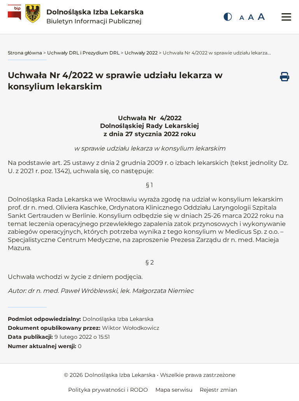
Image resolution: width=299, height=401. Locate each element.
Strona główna (25, 53)
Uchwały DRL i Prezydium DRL (83, 53)
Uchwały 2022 (141, 53)
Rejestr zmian (218, 389)
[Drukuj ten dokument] (284, 76)
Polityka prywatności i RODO (108, 389)
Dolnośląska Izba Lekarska (95, 16)
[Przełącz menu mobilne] (286, 17)
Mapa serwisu (173, 389)
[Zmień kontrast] (227, 16)
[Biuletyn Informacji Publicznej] (15, 17)
